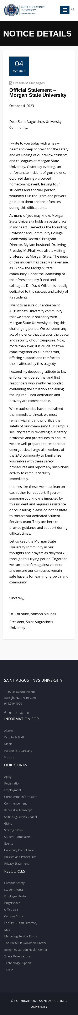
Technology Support (17, 963)
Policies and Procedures (20, 857)
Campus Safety (14, 883)
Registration (12, 783)
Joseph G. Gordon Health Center (25, 950)
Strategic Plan (13, 830)
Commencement (15, 803)
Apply (7, 777)
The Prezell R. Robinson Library (25, 943)
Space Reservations (17, 956)
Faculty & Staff (14, 737)
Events (8, 843)
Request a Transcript (18, 810)
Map (7, 930)
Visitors (9, 757)
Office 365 (11, 910)
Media (8, 744)
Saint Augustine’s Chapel (20, 817)
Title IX (8, 970)
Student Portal (14, 890)
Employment (12, 790)
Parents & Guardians (18, 751)
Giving (8, 823)
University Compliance (19, 850)
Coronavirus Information (20, 797)
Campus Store (13, 916)
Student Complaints (17, 837)
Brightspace (12, 903)
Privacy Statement (16, 863)
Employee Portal (15, 896)
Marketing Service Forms (21, 936)
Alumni (8, 731)
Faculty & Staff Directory (20, 923)
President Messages (29, 83)
